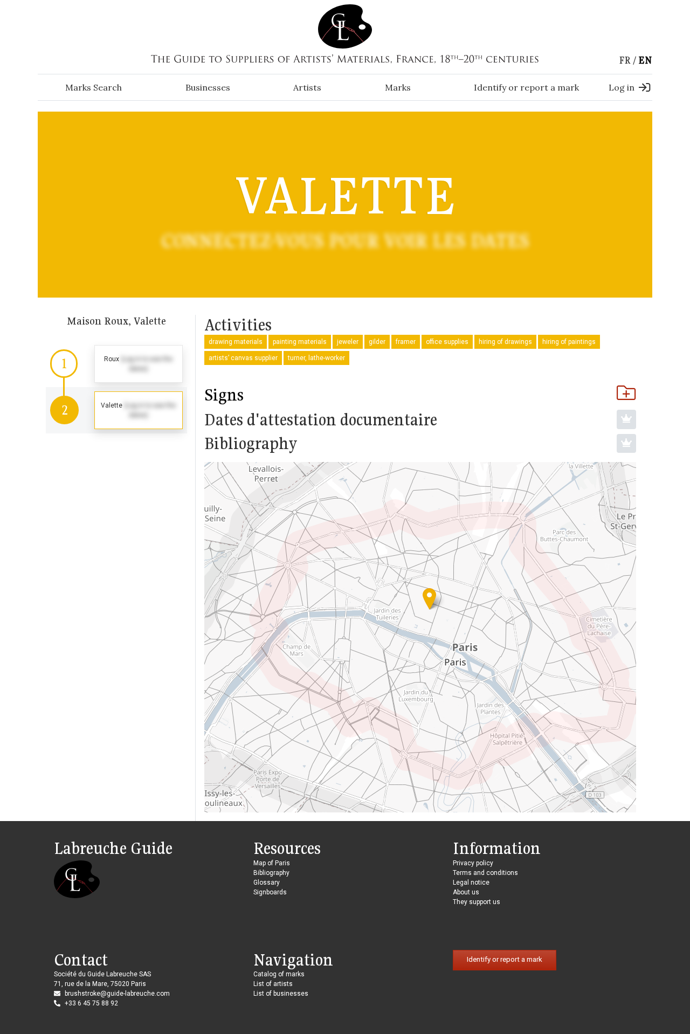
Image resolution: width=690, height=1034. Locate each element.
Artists (307, 87)
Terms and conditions (485, 873)
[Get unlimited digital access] (626, 419)
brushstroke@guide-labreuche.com (117, 993)
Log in (621, 87)
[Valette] (429, 599)
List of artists (273, 984)
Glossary (266, 882)
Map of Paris (271, 863)
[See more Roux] (116, 364)
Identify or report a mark (526, 87)
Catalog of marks (279, 974)
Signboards (270, 892)
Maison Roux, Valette (116, 320)
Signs (224, 394)
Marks (398, 87)
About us (466, 892)
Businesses (207, 87)
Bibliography (271, 873)
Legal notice (471, 882)
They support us (476, 902)
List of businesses (280, 993)
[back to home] (345, 26)
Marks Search (93, 87)
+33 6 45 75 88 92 (91, 1003)
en (645, 60)
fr (625, 60)
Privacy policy (473, 863)
